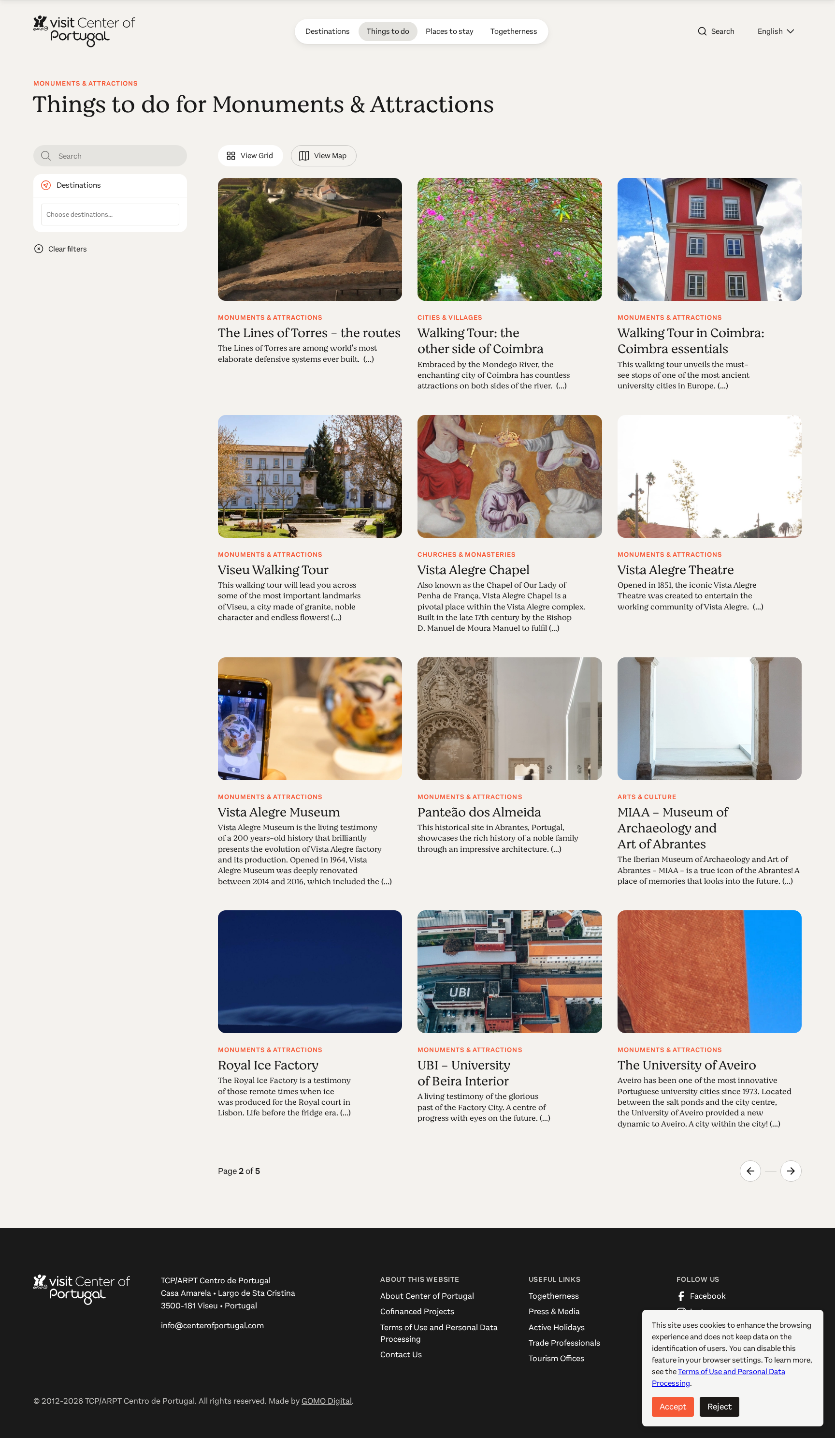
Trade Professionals (564, 1343)
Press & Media (554, 1311)
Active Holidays (557, 1327)
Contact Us (401, 1354)
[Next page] (791, 1171)
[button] (776, 31)
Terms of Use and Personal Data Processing (439, 1333)
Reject (719, 1406)
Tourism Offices (556, 1358)
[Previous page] (750, 1171)
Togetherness (554, 1296)
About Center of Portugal (427, 1296)
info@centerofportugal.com (212, 1325)
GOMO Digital (327, 1401)
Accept (673, 1406)
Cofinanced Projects (417, 1311)
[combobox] (110, 214)
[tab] (250, 155)
